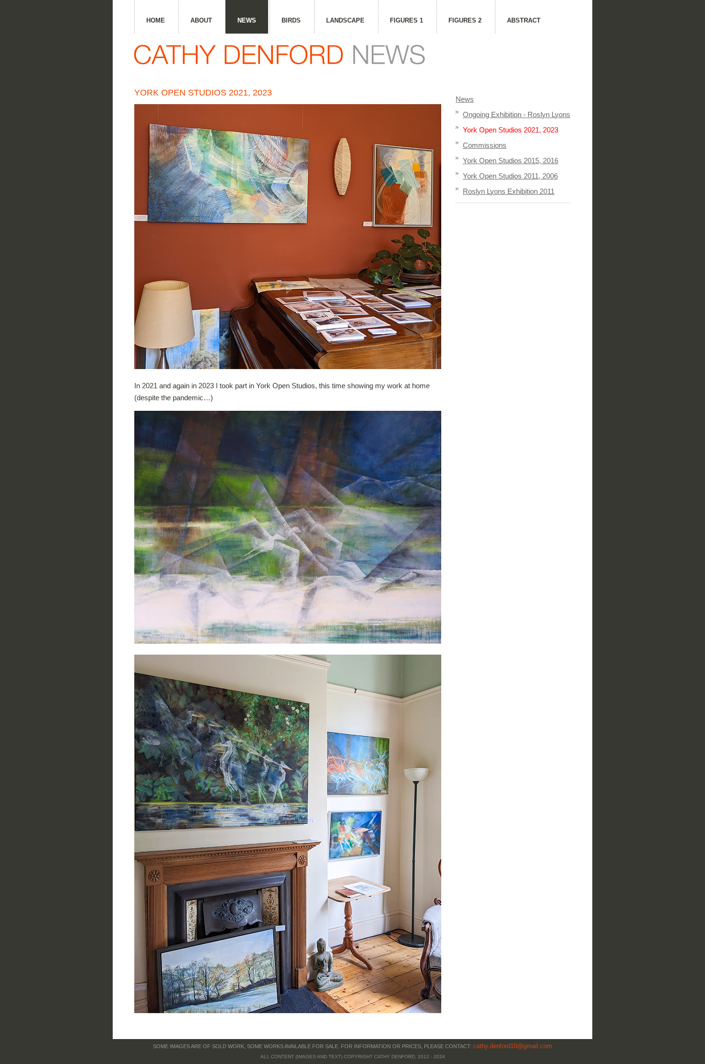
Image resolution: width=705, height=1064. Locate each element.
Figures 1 (406, 20)
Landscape (345, 20)
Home (155, 20)
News (246, 20)
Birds (291, 20)
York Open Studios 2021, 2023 (510, 130)
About (201, 20)
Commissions (484, 145)
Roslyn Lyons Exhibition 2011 (508, 191)
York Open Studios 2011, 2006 (510, 176)
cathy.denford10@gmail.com (512, 1046)
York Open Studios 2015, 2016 (510, 160)
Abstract (523, 20)
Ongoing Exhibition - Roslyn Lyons (516, 114)
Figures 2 (465, 20)
